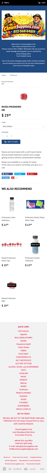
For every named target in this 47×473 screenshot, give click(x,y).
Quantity (5, 132)
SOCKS (23, 399)
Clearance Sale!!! (23, 344)
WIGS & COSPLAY (23, 409)
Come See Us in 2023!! (20, 457)
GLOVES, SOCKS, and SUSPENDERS (24, 367)
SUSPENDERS (23, 406)
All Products (23, 331)
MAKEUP (23, 380)
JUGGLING (23, 373)
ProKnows (13, 75)
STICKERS (23, 403)
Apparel (23, 334)
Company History (36, 457)
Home (4, 75)
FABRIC (23, 351)
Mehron (23, 383)
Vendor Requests (11, 460)
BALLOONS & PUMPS (23, 338)
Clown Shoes (23, 347)
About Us (7, 457)
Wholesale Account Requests (30, 460)
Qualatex (23, 396)
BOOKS (24, 341)
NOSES (23, 386)
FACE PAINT (24, 354)
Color (4, 122)
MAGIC (23, 377)
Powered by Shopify (33, 464)
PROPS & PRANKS (23, 393)
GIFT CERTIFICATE (23, 360)
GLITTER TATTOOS (23, 364)
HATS (23, 370)
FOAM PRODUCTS (23, 357)
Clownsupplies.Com (17, 464)
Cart (43, 3)
